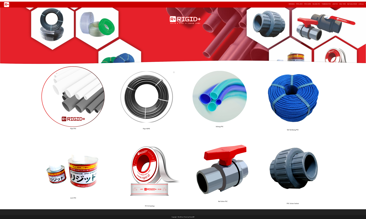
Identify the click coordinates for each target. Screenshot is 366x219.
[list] (73, 97)
